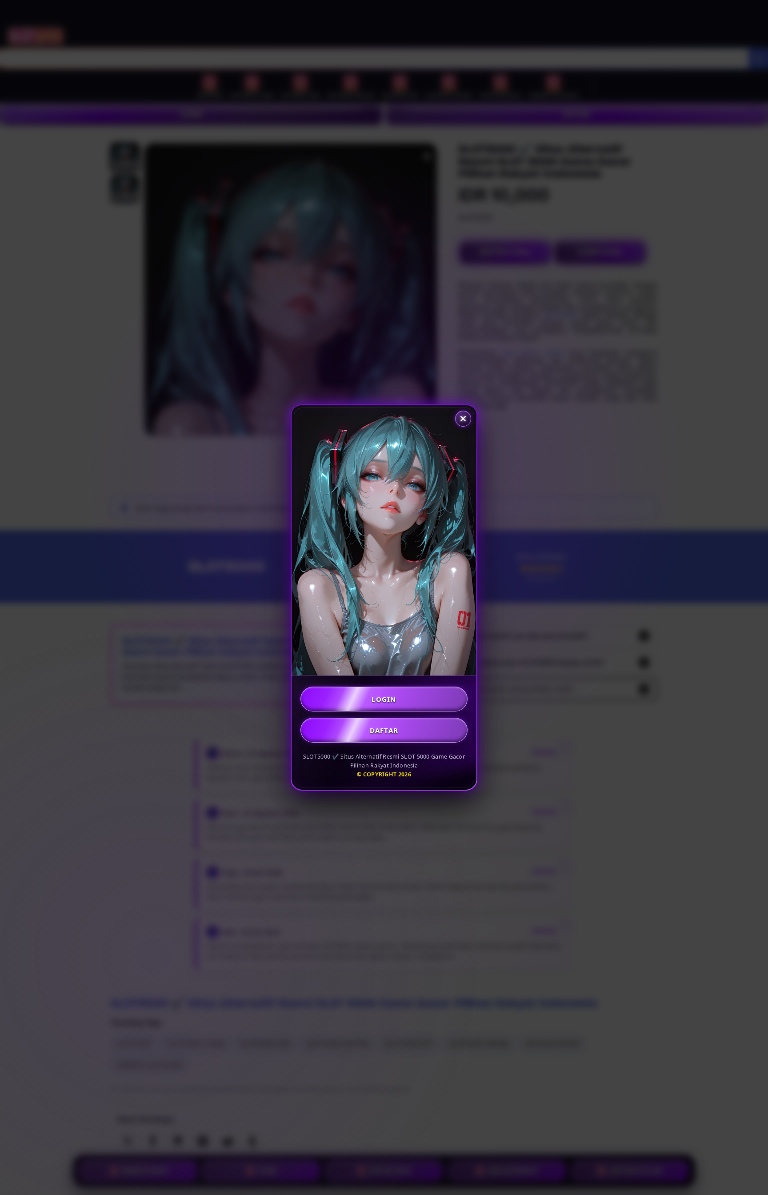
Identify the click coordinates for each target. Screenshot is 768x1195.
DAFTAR (384, 730)
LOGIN (384, 699)
